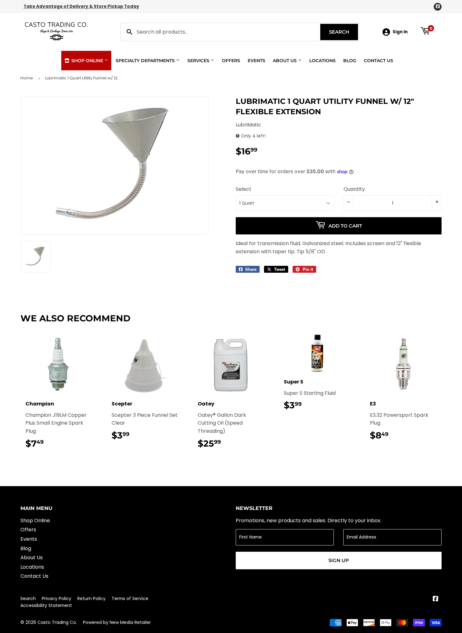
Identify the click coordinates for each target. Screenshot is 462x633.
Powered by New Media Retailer (117, 622)
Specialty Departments (146, 60)
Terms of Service (130, 598)
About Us (285, 60)
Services (199, 60)
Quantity (354, 189)
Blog (349, 60)
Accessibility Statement (46, 605)
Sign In (400, 32)
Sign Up (338, 560)
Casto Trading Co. (57, 622)
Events (256, 60)
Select (243, 189)
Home (26, 78)
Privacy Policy (56, 598)
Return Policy (91, 598)
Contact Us (378, 60)
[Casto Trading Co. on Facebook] (435, 599)
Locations (322, 60)
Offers (231, 60)
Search (343, 32)
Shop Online (87, 60)
